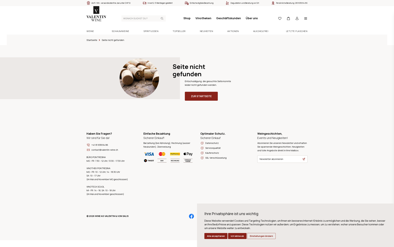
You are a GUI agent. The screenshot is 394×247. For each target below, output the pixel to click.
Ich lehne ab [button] (237, 236)
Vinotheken (203, 18)
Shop (187, 18)
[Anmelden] (297, 18)
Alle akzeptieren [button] (216, 236)
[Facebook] (191, 216)
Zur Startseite (201, 96)
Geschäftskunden (228, 18)
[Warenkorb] (288, 18)
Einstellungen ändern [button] (261, 236)
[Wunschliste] (279, 18)
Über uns (252, 18)
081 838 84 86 (301, 3)
